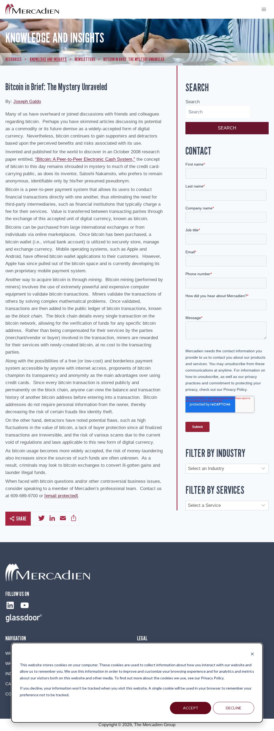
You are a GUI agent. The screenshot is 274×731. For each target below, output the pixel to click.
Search (192, 101)
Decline (233, 708)
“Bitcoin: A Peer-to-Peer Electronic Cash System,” (85, 159)
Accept (190, 708)
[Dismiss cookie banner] (252, 654)
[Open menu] (264, 9)
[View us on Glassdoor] (24, 618)
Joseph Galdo (27, 101)
